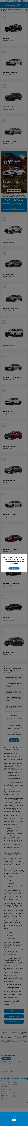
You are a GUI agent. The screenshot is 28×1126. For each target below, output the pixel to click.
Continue (14, 568)
